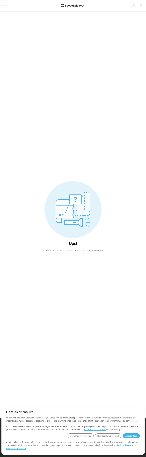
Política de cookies (125, 445)
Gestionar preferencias (80, 436)
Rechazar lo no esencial (108, 436)
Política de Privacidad (16, 448)
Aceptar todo (131, 436)
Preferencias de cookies (95, 429)
